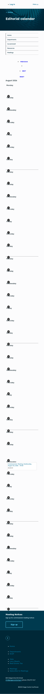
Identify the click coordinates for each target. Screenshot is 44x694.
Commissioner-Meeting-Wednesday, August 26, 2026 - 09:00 (20, 464)
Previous (24, 61)
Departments (11, 40)
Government (11, 44)
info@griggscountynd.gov (13, 680)
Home (10, 12)
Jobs (12, 659)
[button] (8, 638)
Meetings (10, 53)
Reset (22, 77)
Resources (10, 48)
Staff (12, 654)
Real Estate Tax (16, 663)
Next (24, 71)
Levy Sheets (15, 661)
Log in (12, 4)
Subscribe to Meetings (19, 671)
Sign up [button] (14, 624)
